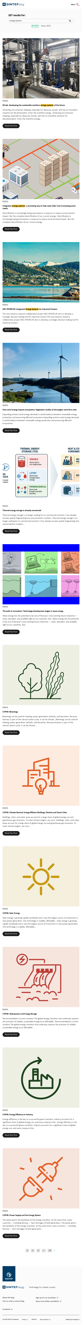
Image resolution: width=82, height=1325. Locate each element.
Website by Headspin (72, 1319)
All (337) (35, 26)
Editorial (34, 1319)
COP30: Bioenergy (10, 712)
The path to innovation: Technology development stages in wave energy (33, 611)
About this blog (8, 1298)
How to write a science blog (13, 1301)
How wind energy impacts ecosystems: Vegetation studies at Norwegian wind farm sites (40, 410)
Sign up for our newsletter (46, 1298)
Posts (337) (46, 25)
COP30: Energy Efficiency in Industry (18, 1115)
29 (50, 1250)
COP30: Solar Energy (11, 913)
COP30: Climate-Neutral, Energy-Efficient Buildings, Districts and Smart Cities (35, 813)
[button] (70, 21)
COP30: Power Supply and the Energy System (22, 1215)
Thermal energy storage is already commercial (22, 510)
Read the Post (11, 126)
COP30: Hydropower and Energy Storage (20, 1014)
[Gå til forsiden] (13, 1287)
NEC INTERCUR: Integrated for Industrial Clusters (30, 309)
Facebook (7, 1309)
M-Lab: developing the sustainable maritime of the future (34, 105)
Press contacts (44, 1319)
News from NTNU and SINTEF (47, 1301)
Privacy (24, 1319)
